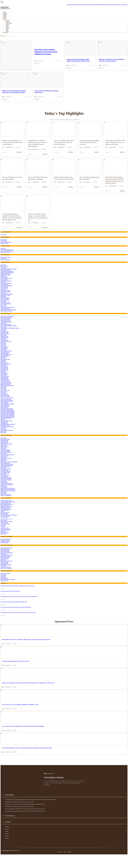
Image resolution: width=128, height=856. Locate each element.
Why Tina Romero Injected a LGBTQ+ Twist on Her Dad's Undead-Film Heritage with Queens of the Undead (18, 612)
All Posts (5, 13)
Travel (7, 31)
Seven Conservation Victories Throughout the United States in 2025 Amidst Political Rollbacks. (16, 607)
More (4, 19)
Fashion (5, 16)
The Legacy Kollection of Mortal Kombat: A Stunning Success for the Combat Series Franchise (25, 808)
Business (5, 14)
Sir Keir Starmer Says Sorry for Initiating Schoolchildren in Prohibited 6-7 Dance (14, 601)
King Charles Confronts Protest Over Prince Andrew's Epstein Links (19, 806)
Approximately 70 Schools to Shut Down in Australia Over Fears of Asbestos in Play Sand (115, 142)
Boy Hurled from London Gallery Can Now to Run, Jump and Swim (19, 801)
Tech (7, 30)
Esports (4, 15)
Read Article (36, 63)
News (7, 25)
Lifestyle (8, 24)
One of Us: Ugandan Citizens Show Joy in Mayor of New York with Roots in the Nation (64, 142)
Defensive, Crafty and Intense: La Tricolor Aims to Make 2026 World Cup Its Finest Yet (12, 142)
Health (7, 21)
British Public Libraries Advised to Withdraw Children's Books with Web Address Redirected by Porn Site (17, 585)
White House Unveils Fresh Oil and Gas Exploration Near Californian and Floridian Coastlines (24, 804)
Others (7, 26)
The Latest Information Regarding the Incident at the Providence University (89, 142)
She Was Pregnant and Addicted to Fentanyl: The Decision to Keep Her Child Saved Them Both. (25, 811)
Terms (65, 851)
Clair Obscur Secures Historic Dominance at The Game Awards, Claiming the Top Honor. (45, 52)
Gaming (7, 20)
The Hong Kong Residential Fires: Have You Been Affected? (10, 591)
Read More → (20, 152)
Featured (5, 18)
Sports (7, 28)
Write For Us (60, 851)
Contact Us (5, 32)
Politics (7, 27)
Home (4, 12)
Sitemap (69, 851)
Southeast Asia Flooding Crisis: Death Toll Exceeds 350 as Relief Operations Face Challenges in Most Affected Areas (19, 596)
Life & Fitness (9, 22)
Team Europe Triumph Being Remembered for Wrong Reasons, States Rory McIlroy (94, 4)
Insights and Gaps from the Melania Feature (66, 4)
